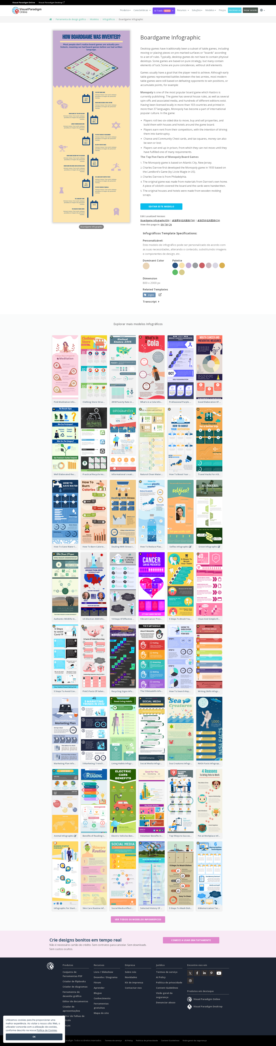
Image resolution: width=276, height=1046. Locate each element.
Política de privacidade (169, 982)
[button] (142, 10)
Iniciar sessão (250, 10)
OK (34, 1036)
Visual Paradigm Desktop (51, 2)
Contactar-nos (133, 987)
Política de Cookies (47, 1030)
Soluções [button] (196, 10)
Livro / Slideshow (103, 971)
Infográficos (109, 19)
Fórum (97, 982)
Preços (222, 10)
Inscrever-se (235, 10)
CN (170, 224)
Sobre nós (130, 971)
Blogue (98, 993)
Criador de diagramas (75, 986)
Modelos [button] (209, 10)
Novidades (131, 977)
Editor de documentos (75, 1001)
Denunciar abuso (165, 1002)
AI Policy (161, 977)
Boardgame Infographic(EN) (154, 220)
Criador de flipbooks (74, 981)
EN (162, 224)
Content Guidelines (167, 987)
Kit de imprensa (134, 982)
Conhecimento (102, 998)
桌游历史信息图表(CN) (208, 220)
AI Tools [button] (162, 10)
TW (166, 224)
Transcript (150, 301)
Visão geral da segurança (195, 1040)
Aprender (99, 987)
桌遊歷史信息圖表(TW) (183, 220)
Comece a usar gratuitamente (191, 940)
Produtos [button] (124, 10)
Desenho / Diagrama (105, 977)
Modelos (94, 19)
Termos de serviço (166, 971)
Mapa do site (101, 1013)
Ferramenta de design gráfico (71, 19)
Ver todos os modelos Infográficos (138, 919)
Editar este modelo (161, 206)
